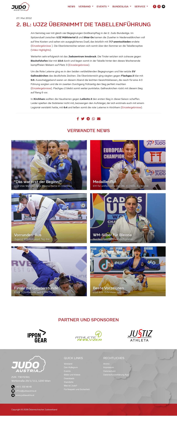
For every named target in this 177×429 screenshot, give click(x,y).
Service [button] (140, 6)
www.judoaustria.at (25, 395)
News (71, 6)
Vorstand (68, 364)
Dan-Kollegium (71, 367)
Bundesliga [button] (120, 6)
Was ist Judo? (70, 385)
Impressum (108, 367)
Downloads (69, 378)
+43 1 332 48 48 (24, 387)
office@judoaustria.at (26, 391)
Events (67, 371)
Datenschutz (109, 371)
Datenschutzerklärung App (116, 374)
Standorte (68, 382)
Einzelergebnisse (42, 45)
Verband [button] (84, 6)
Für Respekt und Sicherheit (77, 389)
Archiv (106, 364)
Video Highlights (41, 50)
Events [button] (102, 6)
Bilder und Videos (72, 374)
